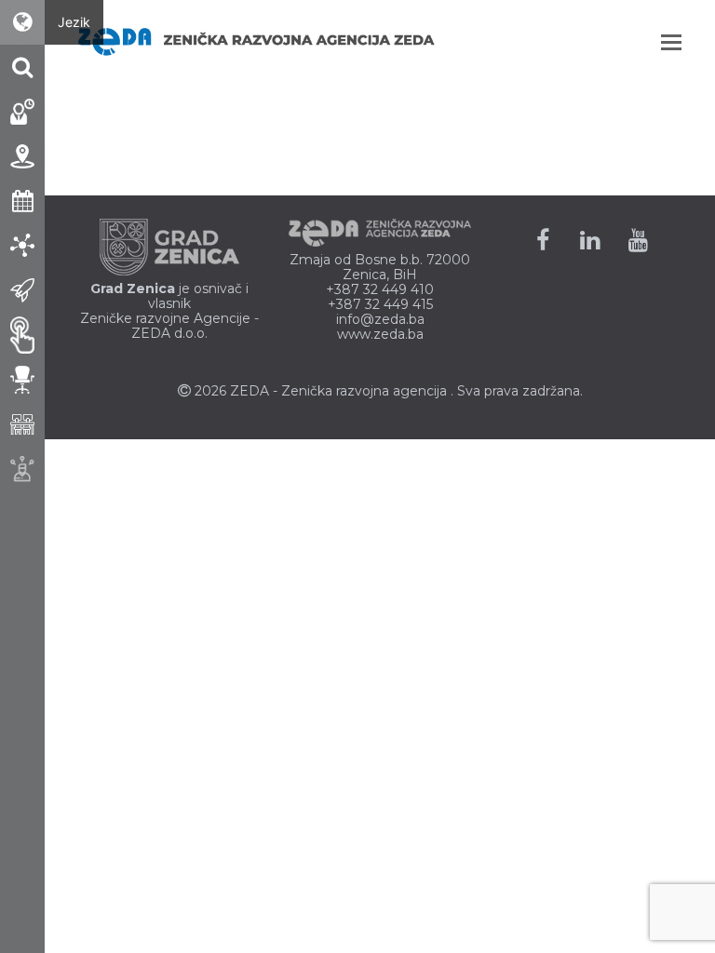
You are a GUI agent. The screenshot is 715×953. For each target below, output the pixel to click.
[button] (671, 42)
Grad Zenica (132, 288)
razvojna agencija (391, 391)
